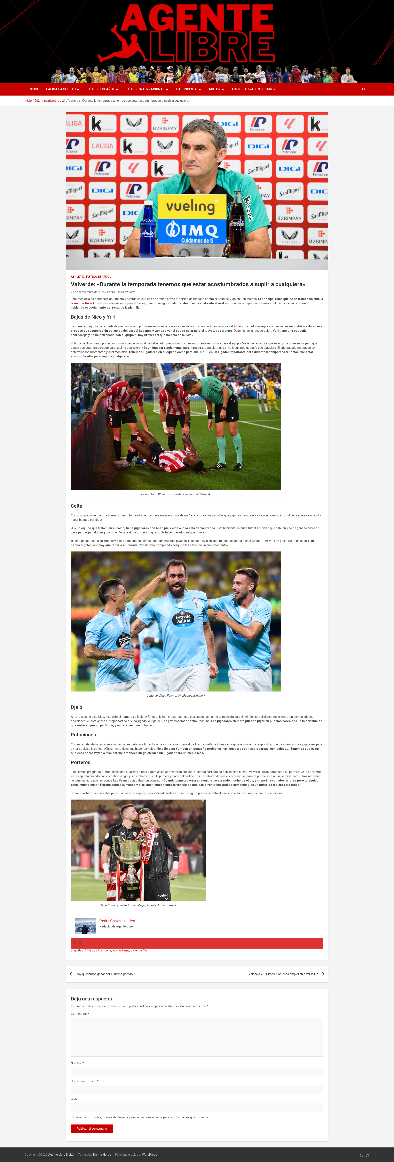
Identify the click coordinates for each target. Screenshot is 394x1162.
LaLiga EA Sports (61, 89)
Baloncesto (186, 89)
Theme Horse (102, 1154)
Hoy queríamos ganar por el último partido (104, 974)
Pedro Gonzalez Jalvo (121, 292)
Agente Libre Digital (61, 1154)
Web (74, 1099)
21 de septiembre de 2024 (88, 292)
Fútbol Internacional (145, 89)
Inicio (33, 89)
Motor (214, 89)
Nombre (77, 1063)
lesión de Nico (81, 303)
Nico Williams (120, 950)
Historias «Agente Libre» (253, 89)
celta (108, 950)
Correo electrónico (84, 1081)
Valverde (136, 950)
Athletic (78, 276)
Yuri (145, 950)
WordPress (149, 1154)
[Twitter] (75, 943)
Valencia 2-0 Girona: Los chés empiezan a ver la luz (283, 974)
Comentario (80, 1014)
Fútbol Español (101, 89)
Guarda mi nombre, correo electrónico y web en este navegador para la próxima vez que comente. (142, 1117)
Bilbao (100, 950)
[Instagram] (80, 943)
